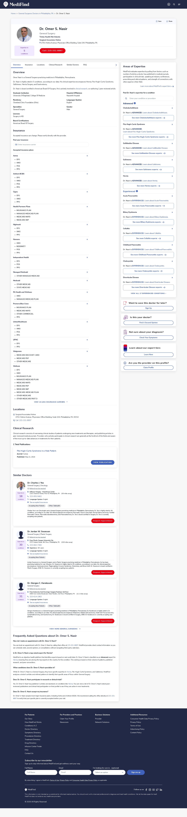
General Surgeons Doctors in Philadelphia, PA (35, 13)
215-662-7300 (36, 545)
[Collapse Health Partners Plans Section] (87, 206)
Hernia (15, 660)
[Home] (16, 4)
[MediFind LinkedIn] (161, 789)
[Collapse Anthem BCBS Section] (87, 173)
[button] (116, 65)
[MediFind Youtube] (153, 789)
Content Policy (135, 732)
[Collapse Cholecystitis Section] (172, 261)
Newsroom (64, 722)
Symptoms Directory (33, 732)
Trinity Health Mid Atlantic (49, 37)
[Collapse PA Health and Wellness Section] (87, 292)
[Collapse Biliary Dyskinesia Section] (172, 212)
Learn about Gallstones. (152, 164)
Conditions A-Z (31, 726)
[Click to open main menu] (179, 4)
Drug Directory (30, 743)
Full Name (29, 768)
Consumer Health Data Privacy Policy (144, 719)
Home (13, 13)
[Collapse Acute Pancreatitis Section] (172, 196)
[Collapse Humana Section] (87, 239)
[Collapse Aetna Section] (87, 155)
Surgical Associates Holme (50, 40)
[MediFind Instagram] (150, 789)
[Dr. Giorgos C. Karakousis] (21, 586)
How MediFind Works (33, 722)
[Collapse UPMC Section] (87, 339)
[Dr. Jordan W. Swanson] (21, 534)
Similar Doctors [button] (73, 65)
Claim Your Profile (67, 719)
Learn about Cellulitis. (153, 233)
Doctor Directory (31, 729)
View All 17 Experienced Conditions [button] (148, 293)
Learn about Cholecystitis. (155, 266)
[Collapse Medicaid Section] (87, 280)
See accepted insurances (39, 502)
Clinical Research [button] (55, 65)
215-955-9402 (36, 496)
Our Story (28, 719)
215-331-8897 (72, 645)
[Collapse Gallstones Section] (172, 159)
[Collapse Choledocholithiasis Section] (172, 108)
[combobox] (51, 144)
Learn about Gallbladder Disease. (155, 148)
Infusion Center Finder (33, 746)
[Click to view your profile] (168, 4)
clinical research (81, 89)
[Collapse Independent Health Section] (87, 257)
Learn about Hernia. (150, 181)
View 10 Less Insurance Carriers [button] (51, 402)
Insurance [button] (29, 65)
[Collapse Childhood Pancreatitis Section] (172, 245)
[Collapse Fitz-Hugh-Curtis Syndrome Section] (172, 124)
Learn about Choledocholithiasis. (155, 113)
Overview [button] (17, 65)
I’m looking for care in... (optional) (106, 768)
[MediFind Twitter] (157, 789)
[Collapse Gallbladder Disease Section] (172, 143)
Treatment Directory (32, 739)
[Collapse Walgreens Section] (87, 351)
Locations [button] (41, 65)
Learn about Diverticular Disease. (157, 282)
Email (61, 768)
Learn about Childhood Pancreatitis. (158, 249)
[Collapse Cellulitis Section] (172, 228)
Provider (98, 719)
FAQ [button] (85, 65)
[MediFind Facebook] (146, 789)
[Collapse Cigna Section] (87, 191)
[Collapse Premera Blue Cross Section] (87, 303)
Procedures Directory (33, 736)
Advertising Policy (137, 729)
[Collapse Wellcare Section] (87, 366)
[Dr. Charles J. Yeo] (21, 486)
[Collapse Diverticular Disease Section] (172, 277)
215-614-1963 (36, 596)
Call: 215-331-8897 (23, 420)
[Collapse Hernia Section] (172, 176)
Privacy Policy (135, 722)
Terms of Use (135, 726)
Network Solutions (102, 722)
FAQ (26, 750)
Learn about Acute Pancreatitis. (157, 200)
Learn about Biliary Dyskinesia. (156, 217)
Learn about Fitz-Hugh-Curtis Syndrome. (139, 132)
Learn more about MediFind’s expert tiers (155, 86)
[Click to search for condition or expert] (174, 4)
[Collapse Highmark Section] (87, 224)
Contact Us (29, 753)
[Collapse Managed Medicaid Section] (87, 272)
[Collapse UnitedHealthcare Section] (87, 321)
